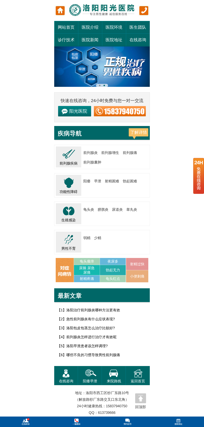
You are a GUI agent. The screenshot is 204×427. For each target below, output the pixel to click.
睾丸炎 (131, 209)
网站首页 (66, 27)
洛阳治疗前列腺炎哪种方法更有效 (93, 310)
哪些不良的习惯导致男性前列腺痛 (93, 355)
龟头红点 (113, 279)
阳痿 (87, 181)
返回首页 (138, 381)
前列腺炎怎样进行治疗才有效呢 (91, 337)
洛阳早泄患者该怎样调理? (87, 346)
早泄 (97, 181)
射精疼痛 (87, 279)
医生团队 (137, 27)
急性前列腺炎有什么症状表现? (90, 319)
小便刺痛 (137, 276)
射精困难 (112, 181)
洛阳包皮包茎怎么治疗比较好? (90, 328)
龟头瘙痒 (87, 261)
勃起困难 (130, 181)
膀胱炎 (103, 209)
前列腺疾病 (69, 163)
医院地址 (114, 40)
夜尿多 (113, 261)
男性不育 (68, 248)
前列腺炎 (90, 153)
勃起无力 (113, 270)
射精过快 (137, 264)
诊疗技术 (66, 40)
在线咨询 (137, 40)
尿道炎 (117, 209)
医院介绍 (90, 27)
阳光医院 (78, 111)
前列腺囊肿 (92, 162)
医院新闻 (90, 40)
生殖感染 (68, 220)
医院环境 (114, 27)
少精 (97, 238)
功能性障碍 (69, 192)
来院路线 (114, 381)
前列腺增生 (110, 153)
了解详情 (138, 132)
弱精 (87, 238)
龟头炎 (88, 209)
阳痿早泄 (90, 381)
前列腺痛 (130, 153)
